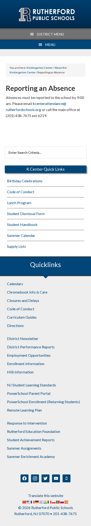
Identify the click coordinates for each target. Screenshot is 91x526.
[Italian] (50, 501)
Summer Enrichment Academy (31, 456)
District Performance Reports (31, 347)
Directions (15, 325)
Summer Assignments (24, 448)
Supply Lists (16, 246)
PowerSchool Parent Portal (28, 393)
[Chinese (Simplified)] (24, 501)
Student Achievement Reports (31, 440)
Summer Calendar (21, 235)
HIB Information (20, 372)
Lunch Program (19, 202)
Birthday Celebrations (24, 181)
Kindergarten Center (47, 15)
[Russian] (62, 501)
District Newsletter (22, 338)
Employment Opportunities (29, 355)
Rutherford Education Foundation (33, 431)
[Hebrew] (41, 501)
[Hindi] (45, 501)
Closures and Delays (23, 300)
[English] (29, 501)
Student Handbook (22, 224)
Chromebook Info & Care (27, 292)
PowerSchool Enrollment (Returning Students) (43, 401)
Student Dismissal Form (26, 213)
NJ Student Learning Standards (31, 385)
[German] (37, 501)
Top (86, 520)
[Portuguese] (58, 501)
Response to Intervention (27, 423)
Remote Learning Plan (24, 410)
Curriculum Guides (22, 317)
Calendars (15, 283)
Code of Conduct (20, 191)
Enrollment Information (25, 363)
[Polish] (54, 501)
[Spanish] (66, 501)
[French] (33, 501)
